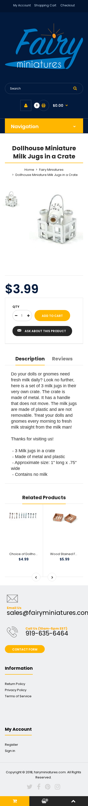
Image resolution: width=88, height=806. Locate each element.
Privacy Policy (15, 690)
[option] (56, 219)
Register (11, 744)
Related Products (44, 497)
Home (29, 169)
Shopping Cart (45, 5)
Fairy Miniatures (51, 169)
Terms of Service (18, 696)
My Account (22, 5)
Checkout (67, 5)
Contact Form (24, 649)
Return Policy (15, 684)
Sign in (10, 750)
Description (30, 358)
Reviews (62, 358)
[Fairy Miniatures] (44, 68)
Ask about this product (45, 331)
